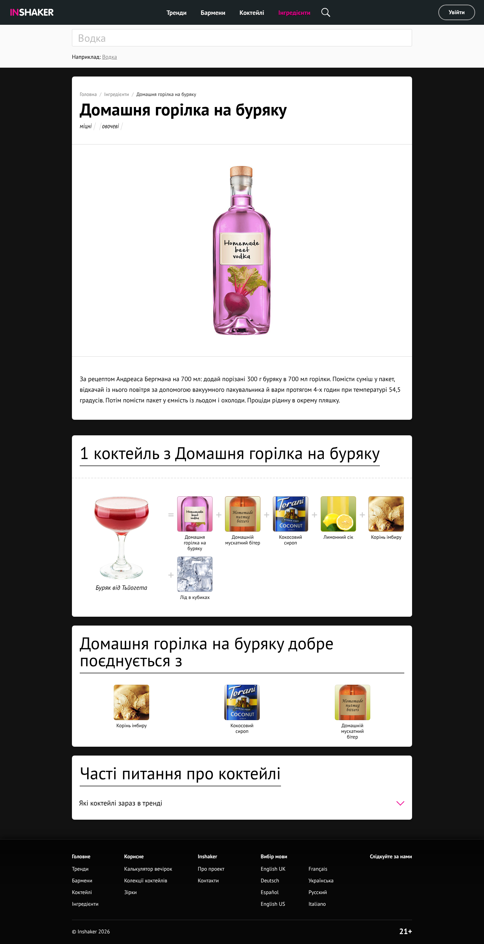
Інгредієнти (294, 13)
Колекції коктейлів (145, 880)
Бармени (213, 13)
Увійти (457, 12)
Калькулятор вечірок (148, 869)
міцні (86, 126)
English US (273, 904)
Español (270, 892)
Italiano (317, 904)
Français (318, 869)
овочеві (110, 126)
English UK (273, 869)
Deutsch (270, 880)
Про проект (211, 869)
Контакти (208, 880)
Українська (321, 880)
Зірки (130, 892)
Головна (88, 94)
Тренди (177, 13)
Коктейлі (252, 13)
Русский (318, 892)
